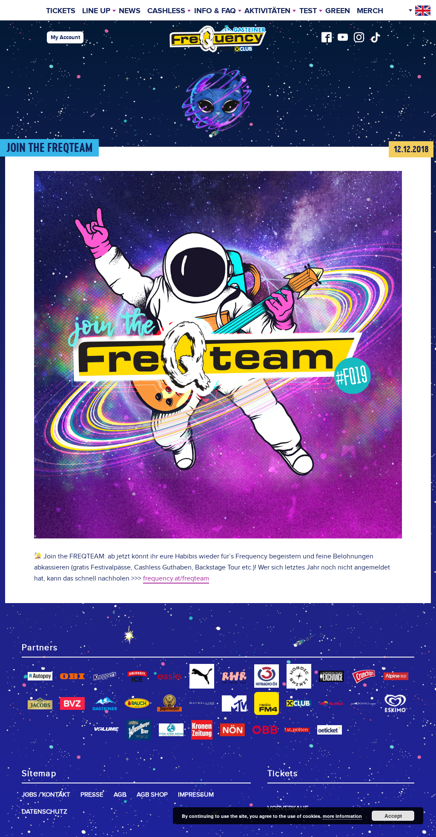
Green (337, 11)
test (308, 11)
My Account (65, 37)
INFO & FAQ (215, 11)
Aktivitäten (267, 11)
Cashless (166, 11)
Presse (91, 794)
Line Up (96, 11)
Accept (393, 816)
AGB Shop (152, 794)
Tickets (60, 11)
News (130, 11)
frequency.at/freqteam (176, 579)
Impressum (196, 794)
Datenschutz (44, 811)
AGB (120, 794)
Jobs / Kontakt (46, 794)
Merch (370, 11)
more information (342, 816)
